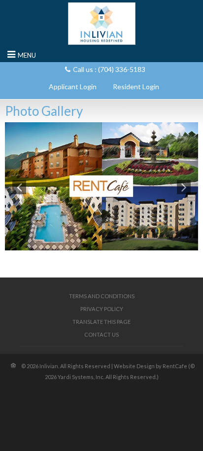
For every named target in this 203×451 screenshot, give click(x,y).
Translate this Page (101, 321)
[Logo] (102, 23)
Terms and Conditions (102, 296)
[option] (101, 186)
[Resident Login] (136, 86)
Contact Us (101, 334)
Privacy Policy (101, 309)
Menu (27, 55)
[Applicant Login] (73, 86)
